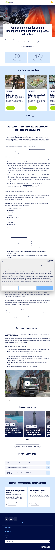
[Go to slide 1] (29, 115)
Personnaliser (26, 287)
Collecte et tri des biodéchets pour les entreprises (36, 96)
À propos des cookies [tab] (45, 265)
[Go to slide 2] (28, 439)
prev (27, 116)
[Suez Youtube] (11, 519)
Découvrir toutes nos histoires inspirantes (27, 446)
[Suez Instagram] (15, 519)
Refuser (10, 287)
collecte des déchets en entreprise (19, 237)
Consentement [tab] (9, 265)
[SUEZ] (45, 547)
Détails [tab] (27, 265)
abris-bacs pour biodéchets (28, 177)
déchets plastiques (27, 185)
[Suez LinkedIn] (7, 519)
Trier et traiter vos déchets (37, 490)
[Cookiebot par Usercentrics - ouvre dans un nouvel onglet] (47, 261)
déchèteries (16, 186)
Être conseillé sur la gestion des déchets (15, 491)
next (33, 116)
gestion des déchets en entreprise (37, 149)
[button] (9, 2)
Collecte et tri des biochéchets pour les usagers (15, 96)
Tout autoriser (45, 287)
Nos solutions (8, 531)
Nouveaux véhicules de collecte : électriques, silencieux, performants (33, 432)
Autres (6, 535)
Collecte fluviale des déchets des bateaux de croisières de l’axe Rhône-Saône (12, 431)
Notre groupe (8, 527)
